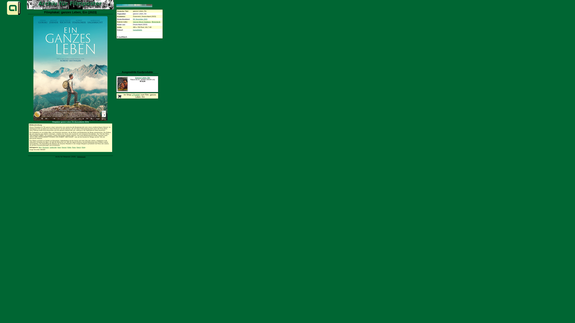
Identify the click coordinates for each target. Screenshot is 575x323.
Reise (74, 147)
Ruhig (83, 147)
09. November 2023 (140, 19)
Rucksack (46, 147)
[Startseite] (13, 15)
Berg (40, 147)
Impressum (81, 157)
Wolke (69, 147)
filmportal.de (156, 22)
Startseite (38, 8)
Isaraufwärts (137, 30)
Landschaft (53, 147)
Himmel (64, 147)
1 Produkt (136, 95)
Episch (79, 147)
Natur (59, 147)
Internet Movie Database (142, 22)
